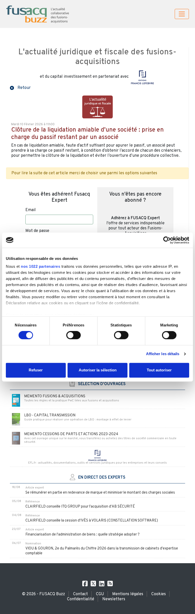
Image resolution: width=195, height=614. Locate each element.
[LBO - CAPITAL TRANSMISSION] (16, 419)
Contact (80, 594)
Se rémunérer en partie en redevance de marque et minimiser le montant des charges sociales (100, 492)
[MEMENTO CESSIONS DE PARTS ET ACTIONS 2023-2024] (16, 438)
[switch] (73, 335)
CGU (100, 594)
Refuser (36, 370)
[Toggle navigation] (182, 14)
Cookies (158, 594)
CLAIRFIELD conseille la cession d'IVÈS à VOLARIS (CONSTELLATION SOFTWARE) (91, 520)
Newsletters (113, 599)
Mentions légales (127, 594)
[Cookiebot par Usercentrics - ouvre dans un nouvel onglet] (167, 240)
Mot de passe (37, 230)
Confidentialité (80, 599)
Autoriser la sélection (98, 370)
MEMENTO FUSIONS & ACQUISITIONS (54, 396)
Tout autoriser (159, 370)
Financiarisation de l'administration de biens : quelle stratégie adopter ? (82, 534)
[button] (20, 87)
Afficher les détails (163, 354)
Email (30, 210)
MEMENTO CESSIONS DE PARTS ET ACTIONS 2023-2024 (71, 434)
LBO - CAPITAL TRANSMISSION (49, 415)
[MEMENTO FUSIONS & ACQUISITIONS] (16, 400)
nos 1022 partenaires (40, 266)
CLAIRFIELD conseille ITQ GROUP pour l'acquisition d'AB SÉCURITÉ (80, 506)
